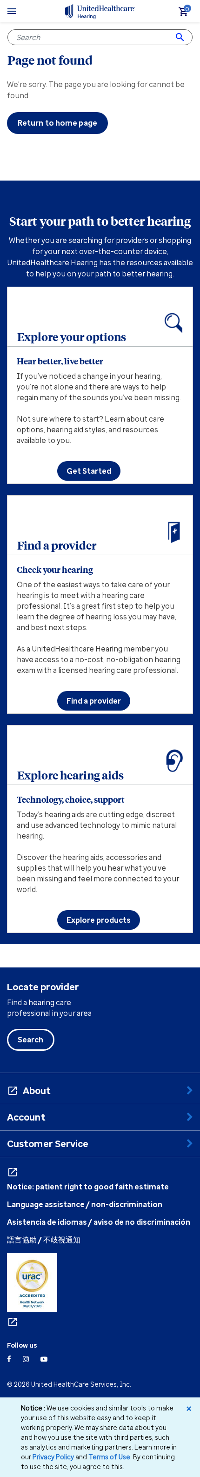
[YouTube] (43, 1359)
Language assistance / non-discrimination (84, 1204)
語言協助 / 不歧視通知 (43, 1240)
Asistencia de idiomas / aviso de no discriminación (98, 1222)
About (37, 1090)
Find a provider (94, 701)
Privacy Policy (53, 1456)
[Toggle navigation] (11, 11)
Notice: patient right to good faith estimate (88, 1187)
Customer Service (48, 1143)
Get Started (89, 471)
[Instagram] (26, 1359)
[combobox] (100, 37)
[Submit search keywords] (180, 37)
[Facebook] (9, 1359)
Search (31, 1039)
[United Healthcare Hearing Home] (100, 11)
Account (26, 1117)
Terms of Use (109, 1456)
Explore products (99, 920)
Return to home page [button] (57, 123)
